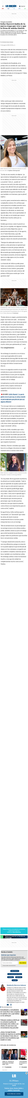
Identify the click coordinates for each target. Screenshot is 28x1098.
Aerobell (15, 980)
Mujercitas (18, 977)
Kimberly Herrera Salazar (7, 42)
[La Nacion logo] (10, 6)
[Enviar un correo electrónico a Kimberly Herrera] (8, 1005)
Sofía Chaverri (14, 971)
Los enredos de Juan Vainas (14, 974)
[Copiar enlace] (25, 348)
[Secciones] (3, 6)
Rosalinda (10, 977)
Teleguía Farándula (6, 22)
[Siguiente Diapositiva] (26, 1058)
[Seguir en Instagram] (11, 1005)
